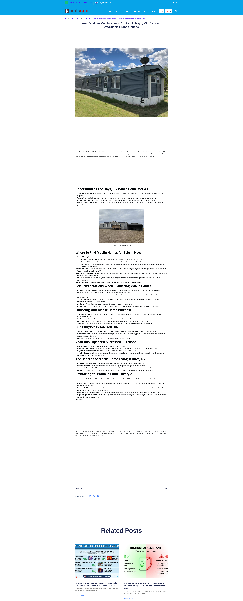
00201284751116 (74, 2)
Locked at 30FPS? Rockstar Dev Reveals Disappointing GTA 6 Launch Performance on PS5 (144, 586)
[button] (173, 2)
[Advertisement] (121, 137)
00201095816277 (86, 2)
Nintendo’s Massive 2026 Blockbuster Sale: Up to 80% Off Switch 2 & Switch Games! (96, 584)
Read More (79, 596)
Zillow (84, 262)
